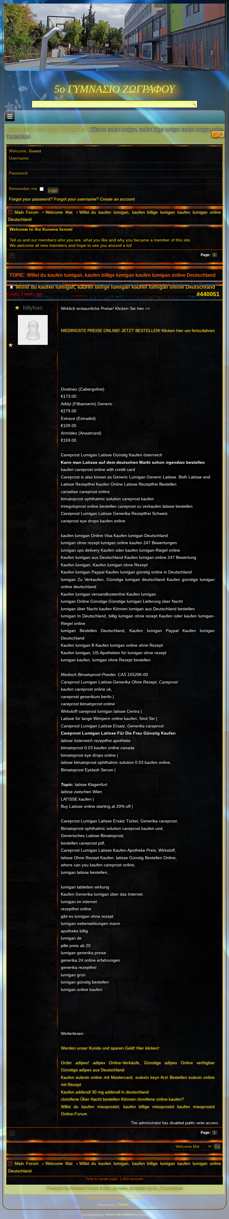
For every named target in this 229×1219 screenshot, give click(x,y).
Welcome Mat (74, 129)
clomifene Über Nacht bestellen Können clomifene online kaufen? (122, 1099)
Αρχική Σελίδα (19, 129)
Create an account (117, 199)
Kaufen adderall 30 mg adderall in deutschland (105, 1092)
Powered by (58, 1188)
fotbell (143, 1214)
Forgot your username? (76, 199)
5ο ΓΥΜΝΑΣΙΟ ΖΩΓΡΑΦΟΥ (114, 89)
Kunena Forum (84, 1188)
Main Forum (46, 129)
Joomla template (92, 1214)
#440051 (207, 294)
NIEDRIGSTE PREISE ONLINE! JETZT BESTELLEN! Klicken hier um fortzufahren (138, 330)
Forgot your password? (31, 199)
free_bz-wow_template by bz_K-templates (142, 1188)
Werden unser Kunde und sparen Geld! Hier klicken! (110, 1048)
